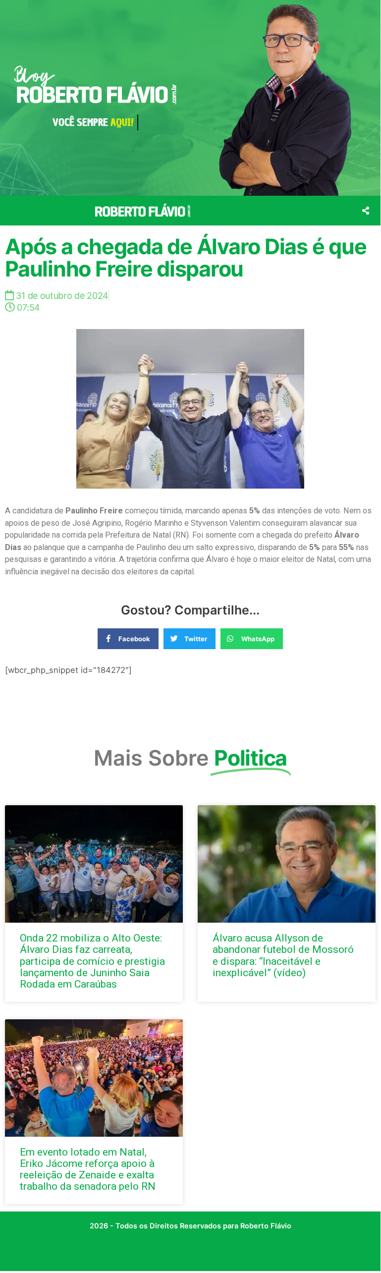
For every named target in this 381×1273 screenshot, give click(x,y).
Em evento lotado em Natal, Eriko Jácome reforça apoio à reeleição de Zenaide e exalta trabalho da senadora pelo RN (88, 1169)
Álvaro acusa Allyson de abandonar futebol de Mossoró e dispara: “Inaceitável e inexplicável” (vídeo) (283, 955)
